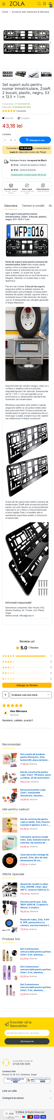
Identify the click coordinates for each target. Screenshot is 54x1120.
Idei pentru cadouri (15, 809)
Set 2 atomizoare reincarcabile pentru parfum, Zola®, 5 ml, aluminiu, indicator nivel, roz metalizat (35, 987)
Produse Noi (11, 939)
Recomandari (11, 744)
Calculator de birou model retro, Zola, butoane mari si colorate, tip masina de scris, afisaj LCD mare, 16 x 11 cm (35, 840)
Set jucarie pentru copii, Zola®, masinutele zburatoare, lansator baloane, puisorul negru (33, 792)
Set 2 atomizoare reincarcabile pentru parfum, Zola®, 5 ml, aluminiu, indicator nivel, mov (35, 969)
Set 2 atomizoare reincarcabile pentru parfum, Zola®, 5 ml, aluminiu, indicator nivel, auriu (35, 952)
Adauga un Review (27, 685)
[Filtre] (5, 694)
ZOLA (21, 1112)
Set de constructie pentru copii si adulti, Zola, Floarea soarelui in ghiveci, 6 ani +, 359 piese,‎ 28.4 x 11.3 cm (35, 822)
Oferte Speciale (13, 874)
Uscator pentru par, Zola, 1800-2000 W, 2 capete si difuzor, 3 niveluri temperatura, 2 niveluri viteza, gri (34, 904)
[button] (9, 111)
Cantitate (6, 134)
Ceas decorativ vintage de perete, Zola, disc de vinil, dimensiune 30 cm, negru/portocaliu (34, 857)
